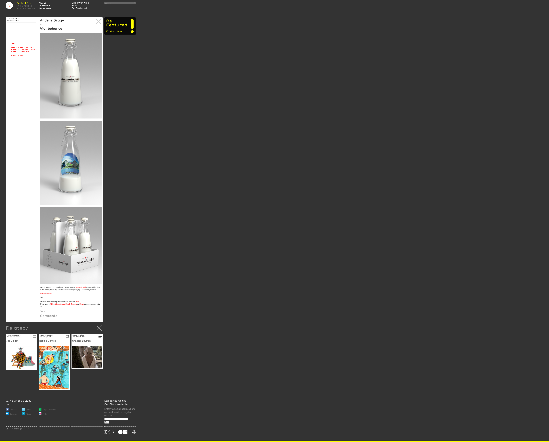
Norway (25, 50)
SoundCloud (65, 304)
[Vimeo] (23, 414)
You (11, 428)
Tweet (43, 311)
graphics (15, 50)
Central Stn (23, 2)
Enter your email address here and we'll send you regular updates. (119, 412)
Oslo (33, 50)
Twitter (49, 293)
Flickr (52, 304)
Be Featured (79, 8)
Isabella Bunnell (47, 340)
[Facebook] (7, 410)
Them (16, 428)
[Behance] (7, 414)
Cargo (81, 304)
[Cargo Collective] (40, 410)
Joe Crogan (12, 340)
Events (75, 5)
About (42, 2)
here (77, 301)
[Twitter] (23, 410)
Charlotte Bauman (81, 340)
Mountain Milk (81, 287)
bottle (29, 48)
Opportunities (80, 2)
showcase (25, 52)
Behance (43, 293)
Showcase (45, 8)
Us (7, 428)
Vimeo (57, 304)
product (14, 52)
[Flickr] (40, 414)
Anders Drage (17, 48)
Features (44, 5)
